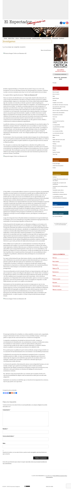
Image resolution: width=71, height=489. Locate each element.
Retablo (54, 148)
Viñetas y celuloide (57, 289)
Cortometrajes (56, 286)
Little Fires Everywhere (58, 165)
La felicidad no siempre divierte (60, 194)
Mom (54, 137)
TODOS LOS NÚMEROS (59, 254)
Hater (54, 119)
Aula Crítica (11, 38)
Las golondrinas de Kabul (58, 126)
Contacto (61, 38)
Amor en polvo (56, 94)
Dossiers (55, 282)
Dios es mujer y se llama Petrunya (60, 110)
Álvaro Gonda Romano (46, 50)
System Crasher (56, 152)
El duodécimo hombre (58, 114)
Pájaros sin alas (56, 141)
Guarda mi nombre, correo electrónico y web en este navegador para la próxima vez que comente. (25, 453)
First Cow (55, 116)
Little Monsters (56, 129)
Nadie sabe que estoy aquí (59, 139)
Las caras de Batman (57, 216)
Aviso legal (55, 38)
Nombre (5, 429)
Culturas (55, 177)
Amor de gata (56, 92)
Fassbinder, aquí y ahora (58, 190)
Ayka (54, 96)
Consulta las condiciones (60, 74)
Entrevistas (56, 272)
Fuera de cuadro (56, 279)
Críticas (55, 257)
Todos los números (46, 38)
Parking (54, 143)
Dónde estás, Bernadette (58, 112)
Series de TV (56, 268)
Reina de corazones (57, 145)
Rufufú (54, 150)
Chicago (54, 100)
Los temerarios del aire (58, 133)
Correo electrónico (8, 436)
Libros (17, 38)
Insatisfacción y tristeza (58, 192)
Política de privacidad (25, 38)
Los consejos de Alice (58, 131)
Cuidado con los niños (58, 102)
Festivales (55, 265)
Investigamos (56, 261)
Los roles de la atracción (58, 207)
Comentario (6, 410)
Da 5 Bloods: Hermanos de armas (60, 104)
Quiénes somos (36, 38)
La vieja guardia (56, 124)
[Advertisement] (35, 9)
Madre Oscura (56, 135)
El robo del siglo (56, 163)
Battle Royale (56, 98)
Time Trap (55, 154)
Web (4, 443)
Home (5, 38)
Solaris (54, 167)
